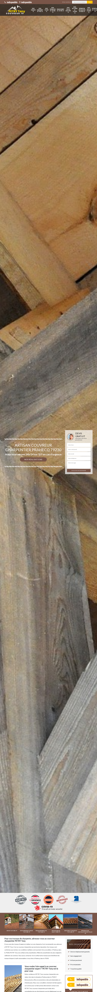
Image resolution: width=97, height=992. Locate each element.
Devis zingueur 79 (33, 10)
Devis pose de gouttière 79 (68, 10)
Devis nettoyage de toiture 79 (74, 10)
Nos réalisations (33, 459)
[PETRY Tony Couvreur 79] (15, 9)
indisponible (11, 2)
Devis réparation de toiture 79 (53, 10)
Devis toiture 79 (46, 10)
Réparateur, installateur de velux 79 (82, 10)
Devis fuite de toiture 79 (89, 10)
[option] (48, 496)
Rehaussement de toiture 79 (60, 10)
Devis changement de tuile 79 (40, 10)
